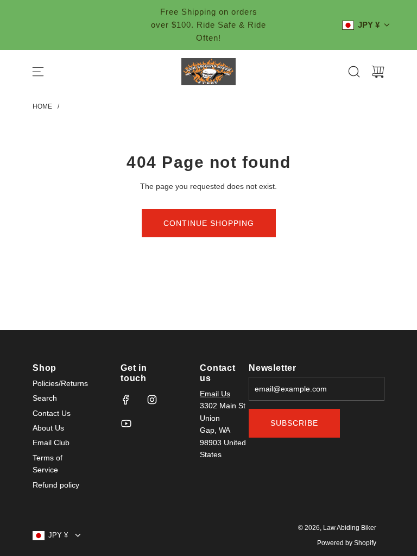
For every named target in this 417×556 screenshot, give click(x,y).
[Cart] (378, 72)
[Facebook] (126, 400)
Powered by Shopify (346, 543)
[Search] (354, 72)
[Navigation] (38, 71)
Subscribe (294, 423)
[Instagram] (152, 400)
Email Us (215, 393)
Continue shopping (208, 223)
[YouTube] (126, 423)
